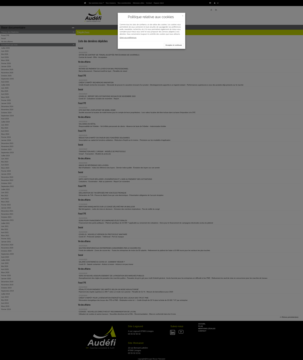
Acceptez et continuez (173, 45)
